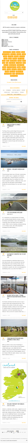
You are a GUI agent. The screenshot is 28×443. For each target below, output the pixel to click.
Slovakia (19, 69)
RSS (16, 17)
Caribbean (8, 90)
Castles (5, 56)
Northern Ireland (20, 65)
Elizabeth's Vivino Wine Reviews (14, 82)
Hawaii (3, 60)
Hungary (19, 60)
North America (15, 92)
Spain (24, 69)
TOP (26, 440)
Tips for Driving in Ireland (14, 212)
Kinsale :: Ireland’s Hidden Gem (15, 169)
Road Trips (14, 69)
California (19, 54)
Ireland (24, 60)
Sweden (7, 71)
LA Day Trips (12, 62)
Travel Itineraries (12, 405)
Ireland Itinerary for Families (15, 404)
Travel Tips (11, 214)
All (4, 90)
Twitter (9, 17)
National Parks (12, 65)
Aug (18, 432)
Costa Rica (22, 56)
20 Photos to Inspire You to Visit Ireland (16, 254)
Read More (24, 146)
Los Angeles (19, 62)
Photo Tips (9, 94)
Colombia (16, 56)
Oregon (18, 67)
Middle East (7, 92)
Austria (23, 52)
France (9, 58)
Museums (6, 65)
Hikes (7, 60)
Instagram (14, 17)
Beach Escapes (5, 54)
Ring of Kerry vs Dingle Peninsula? (13, 125)
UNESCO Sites (19, 71)
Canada (23, 54)
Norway (4, 67)
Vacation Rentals (19, 73)
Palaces (23, 67)
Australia (18, 52)
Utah (14, 73)
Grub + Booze (21, 58)
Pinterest (11, 17)
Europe (23, 90)
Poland (4, 69)
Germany (15, 58)
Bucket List (13, 54)
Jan (2, 432)
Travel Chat (12, 71)
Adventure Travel (7, 52)
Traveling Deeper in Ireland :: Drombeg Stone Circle (15, 339)
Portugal (9, 69)
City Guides (10, 56)
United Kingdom (7, 73)
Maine (24, 62)
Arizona (13, 52)
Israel (3, 62)
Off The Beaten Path (11, 67)
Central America (16, 90)
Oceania (22, 92)
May (11, 432)
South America (17, 94)
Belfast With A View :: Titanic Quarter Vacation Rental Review (16, 296)
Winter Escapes (13, 75)
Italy (7, 62)
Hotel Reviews (13, 60)
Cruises (5, 58)
